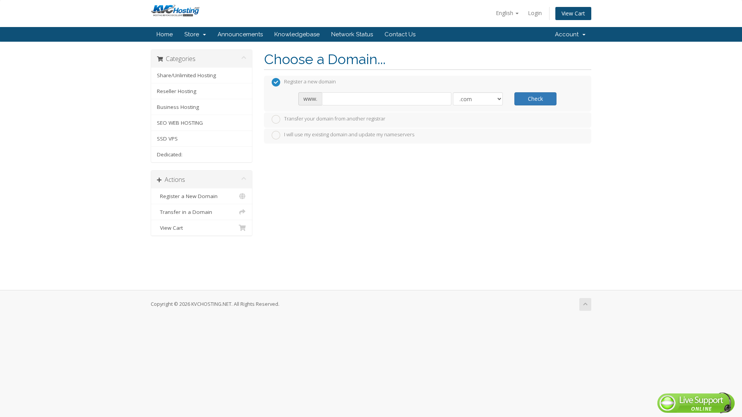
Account (568, 34)
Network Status (352, 34)
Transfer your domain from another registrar (334, 118)
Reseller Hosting (176, 91)
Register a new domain (310, 81)
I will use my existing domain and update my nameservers (349, 134)
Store (193, 34)
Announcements (240, 34)
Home (165, 34)
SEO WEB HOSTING (180, 122)
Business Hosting (178, 106)
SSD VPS (167, 138)
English (505, 13)
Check (535, 98)
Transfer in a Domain (184, 211)
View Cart (573, 13)
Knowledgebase (297, 34)
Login (535, 13)
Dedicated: (169, 154)
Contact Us (400, 34)
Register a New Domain (187, 196)
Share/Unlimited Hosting (186, 75)
